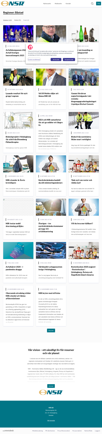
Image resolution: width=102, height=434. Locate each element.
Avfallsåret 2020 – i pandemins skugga (14, 268)
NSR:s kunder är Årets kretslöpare (15, 181)
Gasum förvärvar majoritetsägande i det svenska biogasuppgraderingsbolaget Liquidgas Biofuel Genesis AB (83, 100)
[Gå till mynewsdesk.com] (8, 431)
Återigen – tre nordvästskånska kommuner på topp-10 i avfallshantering (50, 227)
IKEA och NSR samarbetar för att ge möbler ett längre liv (50, 122)
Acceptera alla (69, 59)
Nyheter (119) (7, 20)
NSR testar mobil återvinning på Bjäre (14, 224)
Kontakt (68, 3)
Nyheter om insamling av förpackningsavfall (82, 51)
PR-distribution (50, 431)
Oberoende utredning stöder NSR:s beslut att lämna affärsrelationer (18, 296)
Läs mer (51, 386)
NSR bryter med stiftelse (49, 293)
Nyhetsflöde (88, 431)
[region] (51, 53)
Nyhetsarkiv (47, 3)
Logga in (97, 431)
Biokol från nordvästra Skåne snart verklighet (81, 138)
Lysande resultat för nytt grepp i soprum (16, 94)
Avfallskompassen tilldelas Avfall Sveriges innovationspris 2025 (17, 53)
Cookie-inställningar (34, 59)
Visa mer (51, 330)
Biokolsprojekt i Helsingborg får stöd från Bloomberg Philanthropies (18, 139)
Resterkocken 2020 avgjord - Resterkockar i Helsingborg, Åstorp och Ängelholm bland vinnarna (83, 271)
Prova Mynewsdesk (63, 431)
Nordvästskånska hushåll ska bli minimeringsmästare (50, 181)
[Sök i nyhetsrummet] (92, 3)
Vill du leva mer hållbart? (82, 223)
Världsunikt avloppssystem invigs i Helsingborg (50, 268)
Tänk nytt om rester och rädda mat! (81, 181)
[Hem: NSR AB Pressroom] (13, 3)
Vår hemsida (51, 420)
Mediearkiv (58, 3)
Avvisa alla (56, 59)
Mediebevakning (37, 431)
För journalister (77, 431)
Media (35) (17, 20)
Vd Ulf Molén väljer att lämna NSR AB (48, 94)
